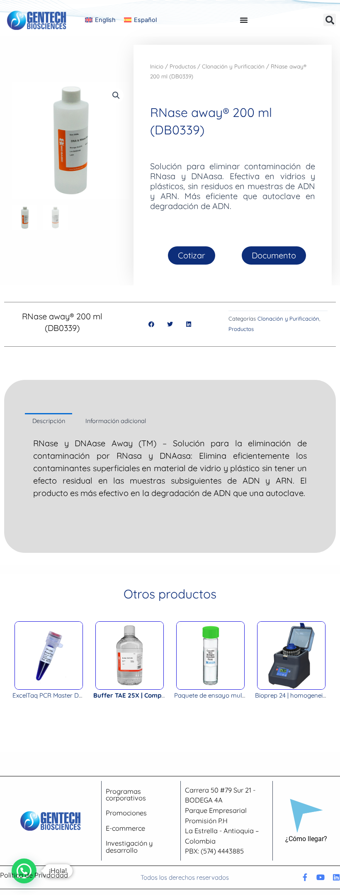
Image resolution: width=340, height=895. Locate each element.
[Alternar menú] (244, 20)
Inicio (156, 66)
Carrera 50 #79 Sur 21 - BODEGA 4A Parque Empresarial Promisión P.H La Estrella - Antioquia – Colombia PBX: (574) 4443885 (222, 821)
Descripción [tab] (48, 421)
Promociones (126, 813)
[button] (329, 20)
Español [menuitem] (145, 20)
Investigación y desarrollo (129, 846)
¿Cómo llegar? (306, 839)
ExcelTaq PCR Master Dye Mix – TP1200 (68, 695)
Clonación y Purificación (233, 66)
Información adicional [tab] (115, 421)
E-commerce (125, 828)
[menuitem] (100, 20)
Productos (183, 66)
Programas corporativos (126, 794)
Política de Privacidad (34, 875)
